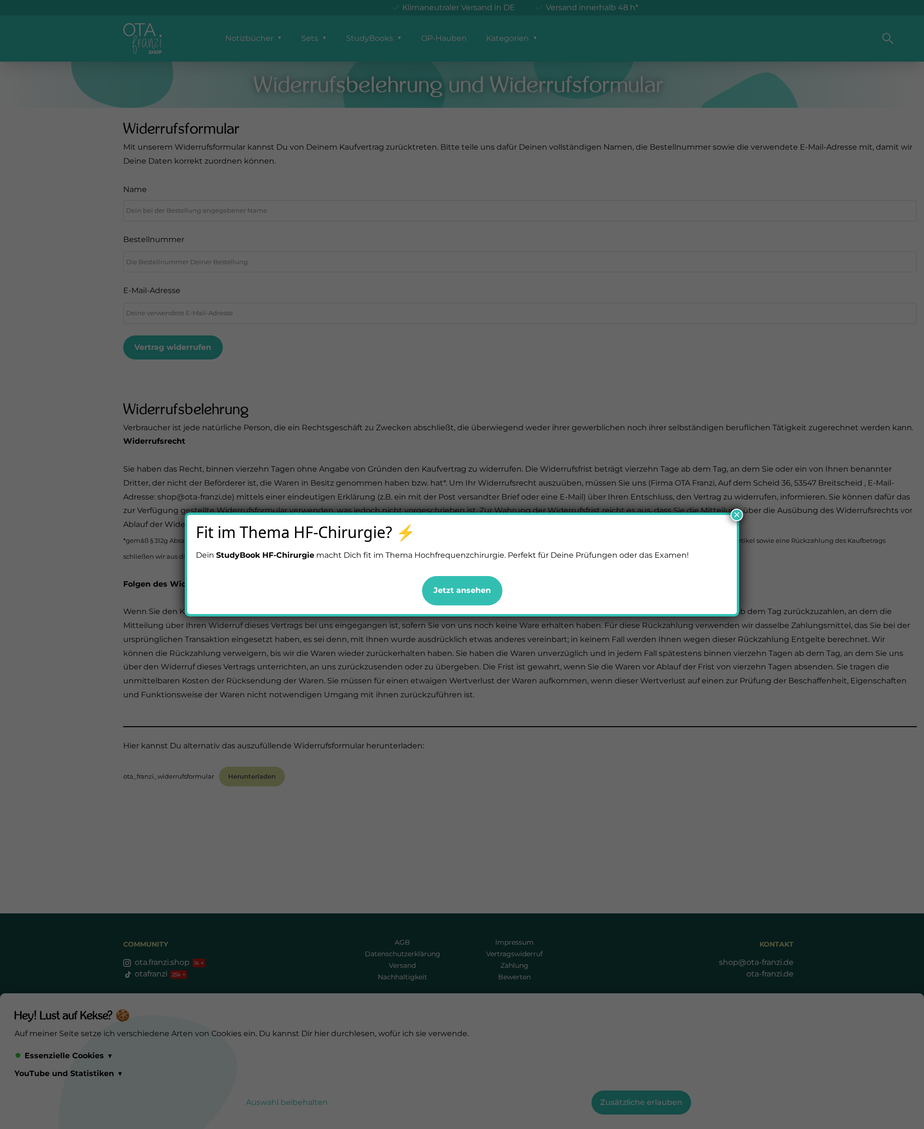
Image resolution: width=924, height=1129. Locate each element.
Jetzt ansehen (462, 590)
